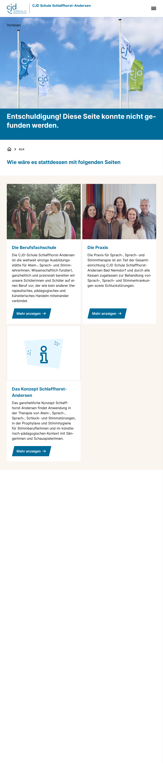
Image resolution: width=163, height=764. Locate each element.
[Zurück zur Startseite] (9, 149)
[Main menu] (152, 8)
